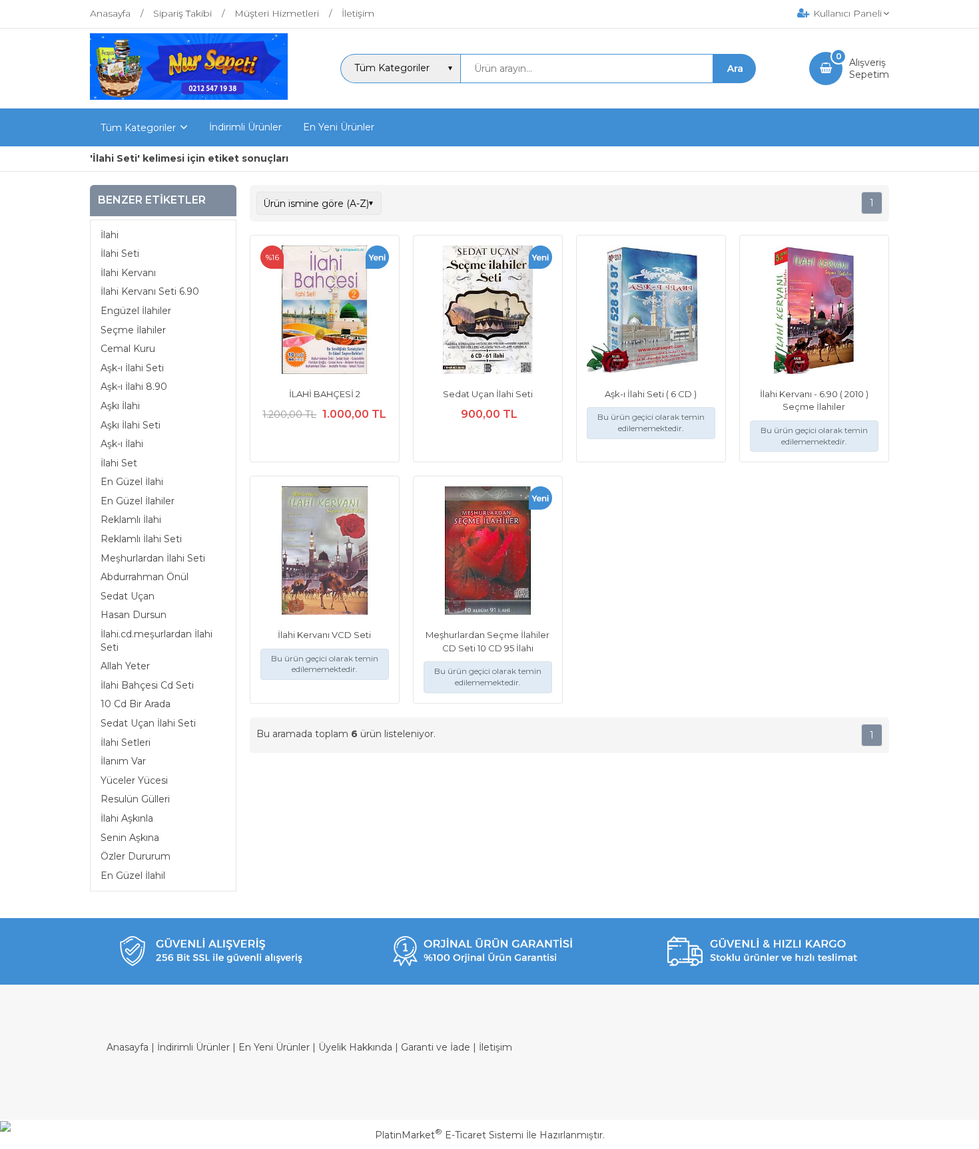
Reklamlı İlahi (131, 520)
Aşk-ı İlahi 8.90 (134, 387)
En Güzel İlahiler (137, 501)
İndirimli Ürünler (193, 1047)
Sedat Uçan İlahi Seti (148, 723)
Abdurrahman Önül (144, 577)
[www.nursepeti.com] (189, 96)
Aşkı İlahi (120, 406)
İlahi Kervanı (128, 273)
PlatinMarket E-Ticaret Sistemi (449, 1135)
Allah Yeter (125, 666)
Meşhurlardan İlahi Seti (153, 558)
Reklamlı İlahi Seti (141, 539)
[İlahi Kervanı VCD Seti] (324, 552)
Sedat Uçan (128, 596)
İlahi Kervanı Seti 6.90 (150, 291)
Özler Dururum (135, 856)
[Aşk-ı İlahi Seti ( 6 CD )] (651, 311)
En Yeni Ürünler (274, 1047)
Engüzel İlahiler (136, 311)
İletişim (495, 1047)
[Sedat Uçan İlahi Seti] (488, 311)
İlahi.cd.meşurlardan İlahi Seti (156, 640)
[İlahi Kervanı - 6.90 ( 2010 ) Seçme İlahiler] (814, 311)
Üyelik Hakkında (355, 1047)
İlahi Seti (120, 253)
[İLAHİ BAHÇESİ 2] (324, 311)
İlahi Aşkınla (127, 818)
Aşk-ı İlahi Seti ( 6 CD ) (651, 394)
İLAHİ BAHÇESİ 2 (324, 394)
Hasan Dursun (133, 615)
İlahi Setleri (126, 742)
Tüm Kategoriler (138, 128)
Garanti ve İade (435, 1047)
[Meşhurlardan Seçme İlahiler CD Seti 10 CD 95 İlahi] (488, 552)
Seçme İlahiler (133, 330)
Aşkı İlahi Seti (131, 425)
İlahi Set (119, 463)
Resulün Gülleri (135, 799)
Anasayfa (128, 1047)
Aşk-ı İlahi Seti (132, 368)
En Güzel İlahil (133, 876)
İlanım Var (123, 761)
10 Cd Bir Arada (135, 704)
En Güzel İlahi (132, 482)
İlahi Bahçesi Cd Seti (147, 685)
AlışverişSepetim (869, 69)
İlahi (110, 235)
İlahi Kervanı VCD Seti (324, 634)
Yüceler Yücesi (134, 780)
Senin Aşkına (130, 838)
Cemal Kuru (128, 349)
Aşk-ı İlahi (122, 444)
